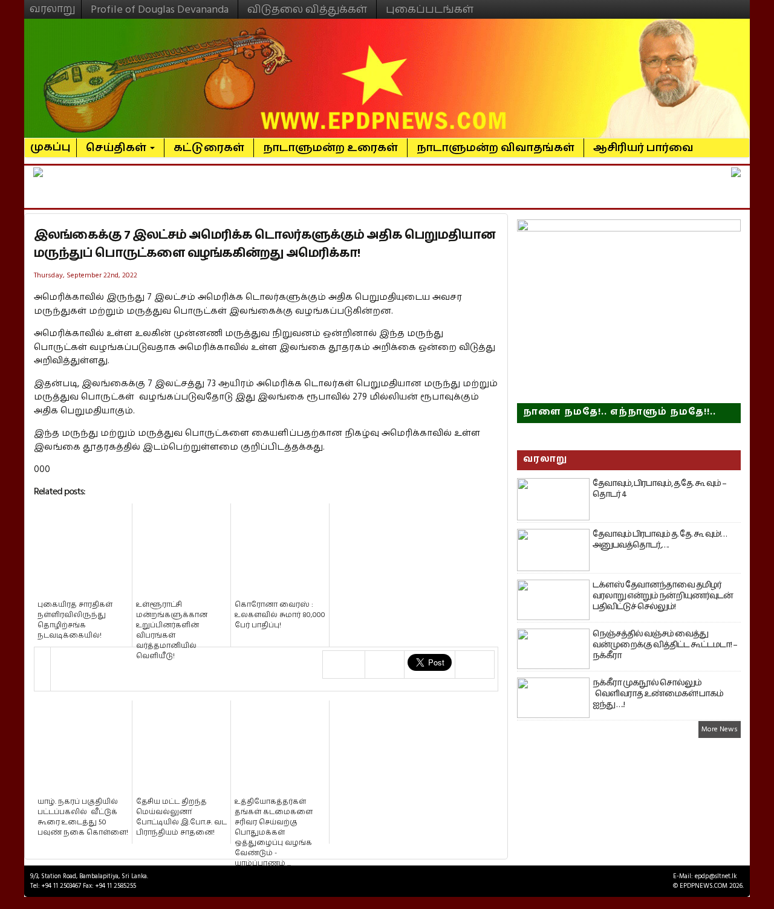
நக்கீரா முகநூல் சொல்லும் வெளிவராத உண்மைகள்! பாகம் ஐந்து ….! (658, 694)
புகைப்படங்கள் (429, 9)
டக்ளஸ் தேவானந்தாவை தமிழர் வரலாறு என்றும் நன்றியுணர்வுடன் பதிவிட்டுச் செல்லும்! (663, 596)
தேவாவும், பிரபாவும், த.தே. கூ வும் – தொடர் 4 (659, 488)
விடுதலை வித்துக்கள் (307, 9)
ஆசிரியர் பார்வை (643, 147)
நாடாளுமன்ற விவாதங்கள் (495, 147)
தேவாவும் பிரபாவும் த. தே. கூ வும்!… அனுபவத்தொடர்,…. (660, 539)
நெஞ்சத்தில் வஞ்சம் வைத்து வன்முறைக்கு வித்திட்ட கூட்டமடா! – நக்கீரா (665, 645)
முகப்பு (50, 142)
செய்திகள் (117, 147)
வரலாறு (53, 3)
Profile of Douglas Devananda (160, 9)
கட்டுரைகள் (209, 147)
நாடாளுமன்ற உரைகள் (330, 147)
